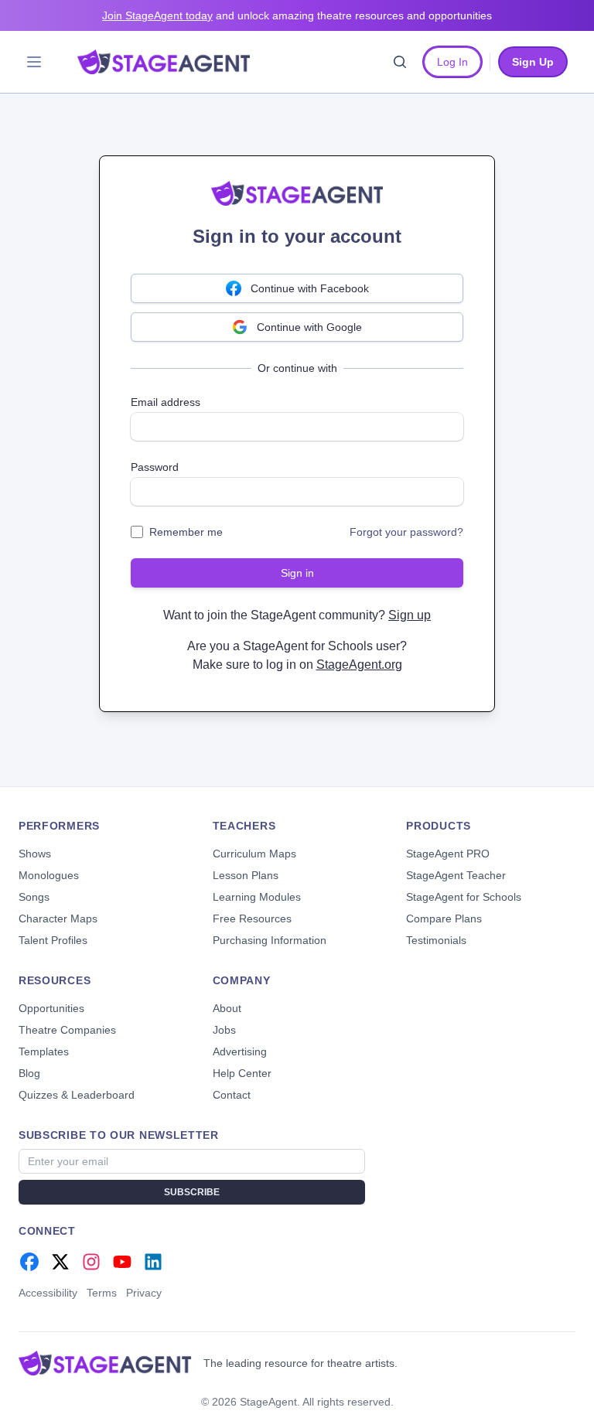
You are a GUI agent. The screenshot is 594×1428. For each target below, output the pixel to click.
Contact (232, 1095)
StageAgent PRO (448, 853)
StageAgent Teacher (456, 875)
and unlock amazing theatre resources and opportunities (297, 15)
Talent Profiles (53, 940)
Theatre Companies (67, 1030)
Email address (165, 402)
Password (155, 467)
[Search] (399, 61)
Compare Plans (444, 918)
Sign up (409, 615)
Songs (34, 897)
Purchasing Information (269, 940)
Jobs (224, 1030)
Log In (452, 62)
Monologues (49, 875)
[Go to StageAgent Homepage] (105, 1363)
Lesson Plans (245, 875)
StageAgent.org (359, 664)
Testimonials (436, 940)
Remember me (186, 532)
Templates (44, 1051)
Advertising (240, 1051)
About (227, 1008)
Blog (29, 1073)
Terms (102, 1293)
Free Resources (252, 918)
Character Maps (58, 918)
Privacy (144, 1293)
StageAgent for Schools (463, 897)
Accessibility (48, 1293)
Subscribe (192, 1192)
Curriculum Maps (254, 853)
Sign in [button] (297, 573)
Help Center (242, 1073)
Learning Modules (257, 897)
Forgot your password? (406, 532)
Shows (35, 853)
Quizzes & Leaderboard (77, 1095)
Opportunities (51, 1008)
